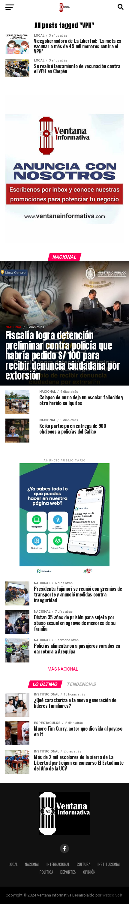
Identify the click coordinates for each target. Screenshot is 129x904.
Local (13, 864)
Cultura (83, 864)
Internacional (58, 864)
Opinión (89, 872)
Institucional (109, 864)
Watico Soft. (112, 895)
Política (46, 872)
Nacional (32, 864)
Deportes (68, 872)
